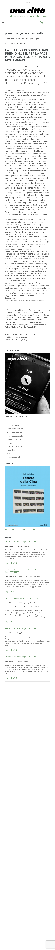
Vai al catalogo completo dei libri (19, 529)
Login (27, 3)
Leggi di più (10, 563)
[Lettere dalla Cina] (27, 496)
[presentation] (3, 496)
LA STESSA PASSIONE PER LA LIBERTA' (22, 598)
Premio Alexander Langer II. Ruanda (20, 541)
